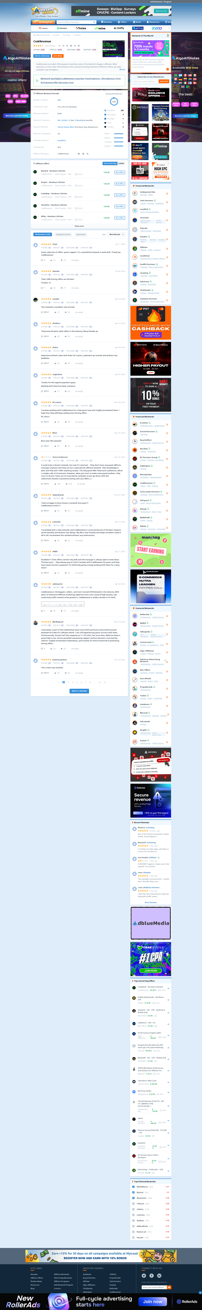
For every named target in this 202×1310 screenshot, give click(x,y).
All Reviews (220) (42, 234)
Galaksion (87, 1274)
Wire (72, 127)
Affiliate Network (43, 35)
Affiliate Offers (37, 1278)
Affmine (141, 1173)
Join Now (58, 55)
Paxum (66, 127)
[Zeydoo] (157, 28)
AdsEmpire (142, 1061)
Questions (80, 234)
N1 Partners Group (143, 1162)
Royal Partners (89, 1278)
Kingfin (140, 1003)
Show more (79, 226)
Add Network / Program (160, 2)
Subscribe (164, 81)
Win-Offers (142, 1026)
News (138, 21)
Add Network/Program (63, 1285)
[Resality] (119, 28)
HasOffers (62, 140)
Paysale (141, 1051)
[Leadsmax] (43, 28)
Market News (36, 1281)
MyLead (141, 1074)
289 (59, 100)
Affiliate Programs (61, 1281)
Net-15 (67, 120)
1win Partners (143, 1084)
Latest (121, 163)
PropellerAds (115, 1278)
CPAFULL (113, 1274)
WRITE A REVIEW (79, 690)
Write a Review (42, 55)
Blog (170, 22)
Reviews (108, 22)
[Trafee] (81, 28)
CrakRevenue (46, 174)
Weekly (80, 120)
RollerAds (114, 1288)
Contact (57, 1288)
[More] (122, 69)
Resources (154, 22)
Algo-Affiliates (141, 1037)
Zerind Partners (141, 1122)
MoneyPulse (143, 1094)
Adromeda (142, 1016)
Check (60, 127)
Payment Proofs (63, 234)
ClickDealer (88, 1288)
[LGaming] (138, 28)
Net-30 (60, 120)
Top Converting (110, 163)
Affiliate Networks (61, 1274)
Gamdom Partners (141, 1147)
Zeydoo (141, 1136)
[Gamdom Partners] (62, 28)
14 (99, 682)
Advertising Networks (63, 1278)
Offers (124, 22)
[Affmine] (100, 28)
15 (105, 682)
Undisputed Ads (143, 1110)
